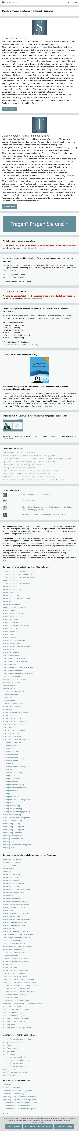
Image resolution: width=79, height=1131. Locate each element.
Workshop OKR (8, 842)
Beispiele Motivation (10, 619)
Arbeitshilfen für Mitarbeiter (13, 580)
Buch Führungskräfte (11, 1048)
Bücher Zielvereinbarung (12, 1042)
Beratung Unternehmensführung (15, 922)
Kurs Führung (8, 697)
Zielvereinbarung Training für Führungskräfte (25, 135)
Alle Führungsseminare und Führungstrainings (21, 345)
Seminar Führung (9, 748)
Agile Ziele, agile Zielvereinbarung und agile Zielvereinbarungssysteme (30, 462)
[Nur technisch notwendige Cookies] (76, 1123)
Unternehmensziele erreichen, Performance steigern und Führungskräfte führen (33, 480)
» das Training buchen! (64, 318)
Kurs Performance (9, 700)
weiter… (30, 534)
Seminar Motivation (10, 760)
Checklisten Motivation (11, 664)
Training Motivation (10, 791)
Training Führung (9, 776)
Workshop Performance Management (17, 845)
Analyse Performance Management (16, 598)
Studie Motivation (9, 1069)
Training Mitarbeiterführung (13, 785)
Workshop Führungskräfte (13, 836)
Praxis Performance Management (15, 730)
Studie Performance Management (16, 1072)
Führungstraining (9, 688)
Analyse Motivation (10, 592)
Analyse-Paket (8, 868)
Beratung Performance (11, 643)
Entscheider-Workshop (11, 865)
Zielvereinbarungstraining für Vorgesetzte (19, 571)
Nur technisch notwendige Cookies (38, 1127)
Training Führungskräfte (12, 779)
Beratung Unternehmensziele (14, 925)
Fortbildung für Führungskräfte (14, 679)
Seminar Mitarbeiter (10, 754)
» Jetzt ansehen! (47, 406)
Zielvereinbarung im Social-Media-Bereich (19, 453)
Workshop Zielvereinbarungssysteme (17, 1028)
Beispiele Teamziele (10, 631)
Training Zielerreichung (11, 806)
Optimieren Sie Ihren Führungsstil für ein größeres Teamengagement (29, 456)
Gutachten (7, 871)
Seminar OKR (8, 763)
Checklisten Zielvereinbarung (14, 670)
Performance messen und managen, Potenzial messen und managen (29, 477)
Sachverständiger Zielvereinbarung (16, 988)
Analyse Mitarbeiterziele (12, 589)
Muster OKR (7, 709)
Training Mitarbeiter (10, 782)
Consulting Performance (12, 676)
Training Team (8, 803)
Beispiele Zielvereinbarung (13, 637)
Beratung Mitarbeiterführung (14, 640)
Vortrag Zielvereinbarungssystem (15, 1015)
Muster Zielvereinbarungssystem (15, 970)
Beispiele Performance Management (17, 625)
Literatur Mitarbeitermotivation (15, 1057)
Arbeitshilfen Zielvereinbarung (14, 607)
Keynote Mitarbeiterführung (13, 694)
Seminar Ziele (8, 770)
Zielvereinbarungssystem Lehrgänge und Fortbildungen (24, 465)
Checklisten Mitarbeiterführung (15, 661)
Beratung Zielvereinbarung (13, 652)
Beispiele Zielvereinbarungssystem (16, 913)
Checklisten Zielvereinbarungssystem (17, 937)
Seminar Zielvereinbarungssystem (16, 1000)
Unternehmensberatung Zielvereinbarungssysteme (22, 1003)
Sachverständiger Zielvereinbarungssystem (19, 991)
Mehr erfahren (9, 109)
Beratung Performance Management (17, 646)
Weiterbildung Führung (11, 824)
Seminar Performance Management (16, 767)
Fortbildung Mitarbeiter (12, 682)
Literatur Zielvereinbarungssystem (16, 1066)
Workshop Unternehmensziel (14, 1022)
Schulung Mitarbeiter (11, 745)
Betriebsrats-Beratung (11, 1088)
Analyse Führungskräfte (12, 874)
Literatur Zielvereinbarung (13, 1063)
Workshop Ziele (9, 848)
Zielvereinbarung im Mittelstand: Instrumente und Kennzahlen (26, 474)
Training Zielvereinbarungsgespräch (16, 812)
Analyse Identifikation (11, 877)
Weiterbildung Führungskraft (13, 827)
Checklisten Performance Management (18, 667)
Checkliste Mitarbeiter (11, 655)
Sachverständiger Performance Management (20, 985)
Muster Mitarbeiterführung (13, 706)
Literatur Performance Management (16, 1060)
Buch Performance (10, 1054)
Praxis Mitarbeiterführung (12, 724)
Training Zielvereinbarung (12, 809)
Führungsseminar (9, 685)
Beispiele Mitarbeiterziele (12, 616)
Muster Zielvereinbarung (12, 718)
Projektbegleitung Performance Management (20, 979)
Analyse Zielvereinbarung (12, 604)
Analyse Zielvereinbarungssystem (15, 901)
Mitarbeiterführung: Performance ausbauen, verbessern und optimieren (30, 471)
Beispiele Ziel (8, 634)
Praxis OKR (7, 727)
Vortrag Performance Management (16, 818)
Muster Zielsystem (10, 967)
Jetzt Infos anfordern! (32, 248)
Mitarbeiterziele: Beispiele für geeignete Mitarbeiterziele (44, 514)
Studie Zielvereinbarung (12, 1075)
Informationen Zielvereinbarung (15, 691)
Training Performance (11, 797)
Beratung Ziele (8, 649)
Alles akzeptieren (13, 1127)
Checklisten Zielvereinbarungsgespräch (18, 673)
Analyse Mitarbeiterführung (13, 883)
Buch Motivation (9, 1051)
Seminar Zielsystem (10, 997)
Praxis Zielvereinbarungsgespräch (16, 739)
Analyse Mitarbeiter (10, 586)
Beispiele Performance (11, 622)
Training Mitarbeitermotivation (14, 788)
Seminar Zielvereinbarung (12, 773)
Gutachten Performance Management (17, 946)
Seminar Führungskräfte (12, 751)
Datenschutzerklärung (64, 1127)
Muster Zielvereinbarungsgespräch (16, 721)
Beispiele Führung (9, 610)
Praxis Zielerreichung (11, 733)
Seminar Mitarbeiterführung (13, 757)
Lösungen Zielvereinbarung (13, 703)
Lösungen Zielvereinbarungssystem (16, 958)
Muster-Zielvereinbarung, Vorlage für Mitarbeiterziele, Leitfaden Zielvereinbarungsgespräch (38, 459)
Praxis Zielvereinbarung (12, 736)
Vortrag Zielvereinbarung (12, 821)
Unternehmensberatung (12, 859)
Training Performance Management (16, 800)
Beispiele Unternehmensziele (14, 907)
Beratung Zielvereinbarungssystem (16, 931)
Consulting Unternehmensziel (14, 943)
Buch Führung (8, 1045)
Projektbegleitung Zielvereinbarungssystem (19, 982)
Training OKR (8, 794)
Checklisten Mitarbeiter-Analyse (15, 658)
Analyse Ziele (8, 601)
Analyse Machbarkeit (11, 880)
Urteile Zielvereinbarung (12, 815)
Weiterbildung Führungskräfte (14, 830)
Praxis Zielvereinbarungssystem (15, 976)
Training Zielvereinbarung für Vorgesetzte (19, 468)
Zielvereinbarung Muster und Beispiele (37, 494)
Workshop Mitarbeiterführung (14, 839)
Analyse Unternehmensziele (13, 892)
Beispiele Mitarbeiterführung (14, 613)
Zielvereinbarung (10, 2)
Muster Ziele (7, 715)
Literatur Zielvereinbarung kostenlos (17, 1039)
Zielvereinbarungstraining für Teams (16, 583)
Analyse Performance (11, 595)
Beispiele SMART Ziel (11, 628)
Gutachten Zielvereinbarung (13, 949)
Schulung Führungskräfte (12, 742)
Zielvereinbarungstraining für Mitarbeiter (18, 577)
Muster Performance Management (16, 712)
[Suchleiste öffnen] (69, 2)
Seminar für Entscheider (15, 38)
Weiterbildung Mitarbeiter (12, 833)
